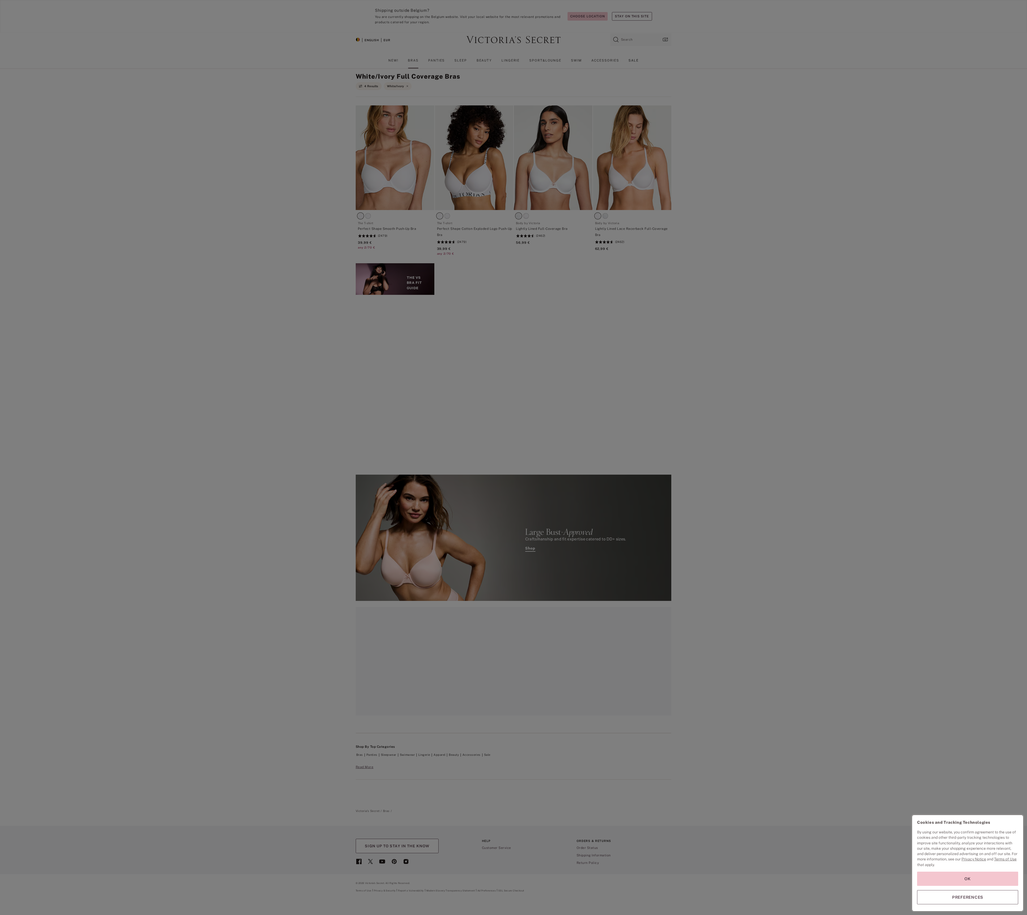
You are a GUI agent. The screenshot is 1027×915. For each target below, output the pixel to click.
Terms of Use (1005, 859)
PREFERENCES (967, 897)
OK (967, 878)
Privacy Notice (973, 859)
